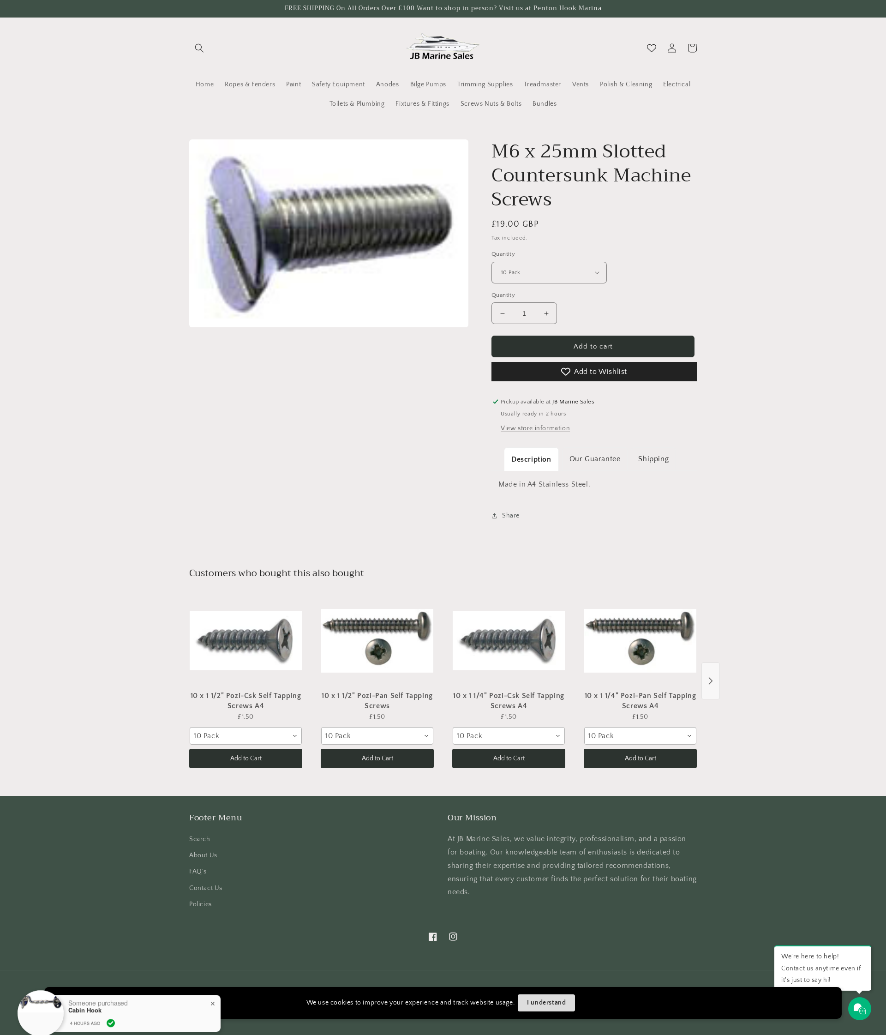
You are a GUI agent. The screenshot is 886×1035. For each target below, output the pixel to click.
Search (199, 839)
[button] (199, 48)
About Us (203, 855)
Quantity (503, 254)
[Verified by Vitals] (111, 991)
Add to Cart (246, 758)
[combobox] (246, 736)
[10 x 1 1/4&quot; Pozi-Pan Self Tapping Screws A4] (640, 641)
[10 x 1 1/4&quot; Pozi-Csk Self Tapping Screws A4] (509, 641)
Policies (200, 904)
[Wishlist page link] (651, 48)
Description (531, 459)
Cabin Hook (85, 978)
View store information (535, 428)
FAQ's (198, 871)
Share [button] (511, 515)
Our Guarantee (595, 459)
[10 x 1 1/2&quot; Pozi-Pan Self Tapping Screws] (377, 641)
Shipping (653, 459)
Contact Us (205, 888)
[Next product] (710, 680)
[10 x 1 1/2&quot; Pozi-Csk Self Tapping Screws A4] (246, 641)
